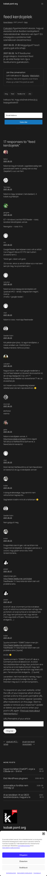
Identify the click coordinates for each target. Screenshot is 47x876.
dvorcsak (6, 404)
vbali (5, 313)
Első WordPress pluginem (15, 778)
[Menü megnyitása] (42, 3)
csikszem (6, 364)
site (30, 94)
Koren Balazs (8, 22)
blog (25, 22)
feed (12, 94)
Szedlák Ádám (8, 335)
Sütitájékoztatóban (24, 846)
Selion (5, 159)
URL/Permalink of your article (16, 718)
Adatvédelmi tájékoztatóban (11, 848)
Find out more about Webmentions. (21, 712)
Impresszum (37, 873)
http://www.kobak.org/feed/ (14, 439)
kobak (5, 485)
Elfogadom (23, 855)
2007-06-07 (7, 571)
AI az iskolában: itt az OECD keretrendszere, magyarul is (16, 796)
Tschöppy (6, 187)
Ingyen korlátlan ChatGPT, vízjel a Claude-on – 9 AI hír (19, 770)
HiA (4, 242)
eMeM (5, 569)
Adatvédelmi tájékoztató (24, 873)
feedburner (21, 94)
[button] (43, 834)
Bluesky (25, 75)
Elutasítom (23, 861)
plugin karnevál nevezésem (28, 742)
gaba (5, 429)
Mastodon (34, 75)
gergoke (6, 212)
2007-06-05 (7, 161)
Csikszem (8, 28)
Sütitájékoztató (11, 873)
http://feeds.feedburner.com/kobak (17, 578)
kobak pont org (10, 3)
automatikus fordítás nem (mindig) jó (15, 786)
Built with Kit (23, 128)
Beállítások (23, 868)
